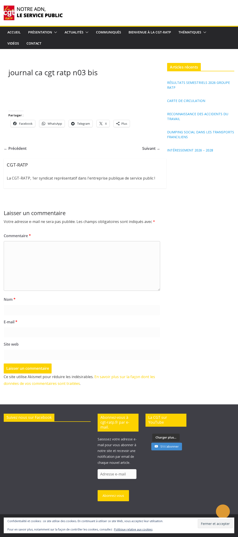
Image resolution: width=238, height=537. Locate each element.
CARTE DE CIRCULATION (186, 100)
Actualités (74, 32)
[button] (54, 32)
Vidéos (13, 43)
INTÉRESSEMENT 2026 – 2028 (190, 150)
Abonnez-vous (113, 495)
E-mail (10, 321)
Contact (33, 43)
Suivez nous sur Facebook (29, 417)
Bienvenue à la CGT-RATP (150, 32)
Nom (10, 299)
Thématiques (189, 32)
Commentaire (17, 235)
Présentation (40, 32)
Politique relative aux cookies (133, 529)
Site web (11, 344)
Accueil (14, 32)
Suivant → (151, 148)
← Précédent (15, 148)
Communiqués (108, 32)
